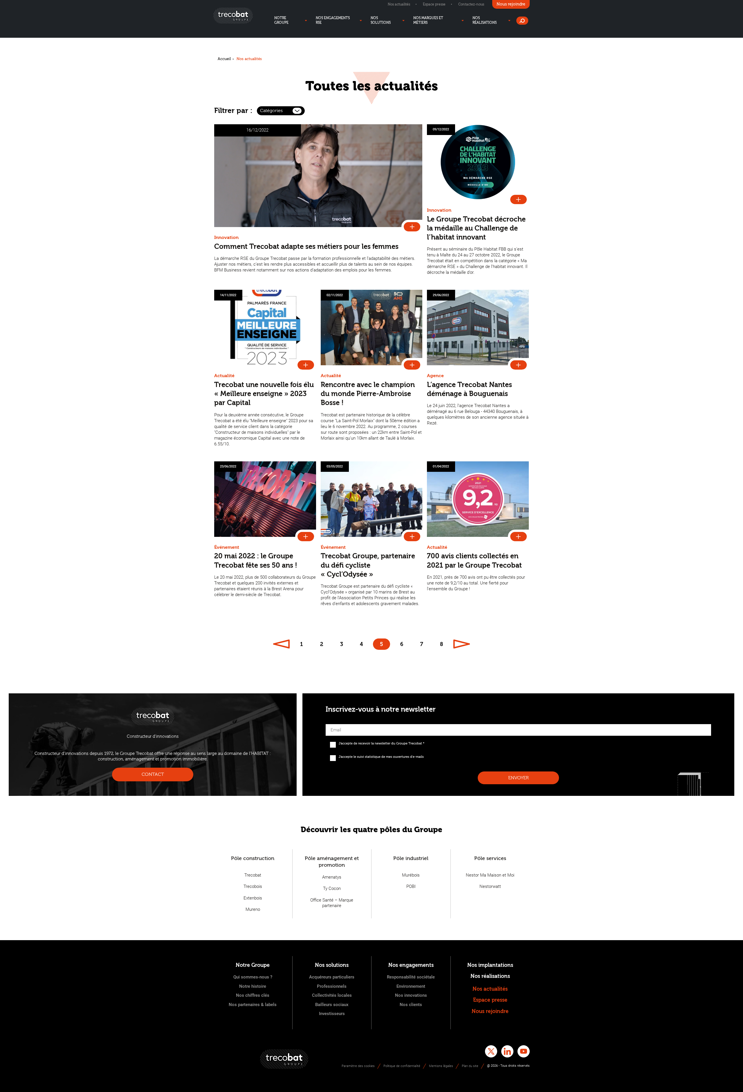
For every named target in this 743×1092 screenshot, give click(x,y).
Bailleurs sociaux (332, 1004)
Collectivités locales (332, 995)
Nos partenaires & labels (253, 1004)
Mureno (253, 909)
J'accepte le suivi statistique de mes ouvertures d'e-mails (381, 757)
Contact (153, 774)
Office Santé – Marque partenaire (331, 902)
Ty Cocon (332, 888)
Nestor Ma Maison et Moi (490, 875)
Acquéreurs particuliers (331, 977)
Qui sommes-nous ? (252, 977)
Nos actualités (399, 4)
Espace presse (434, 4)
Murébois (411, 875)
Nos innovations (411, 995)
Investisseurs (332, 1013)
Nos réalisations (490, 976)
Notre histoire (252, 986)
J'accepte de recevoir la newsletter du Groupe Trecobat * (381, 743)
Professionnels (332, 986)
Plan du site (470, 1066)
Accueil (224, 59)
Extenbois (253, 898)
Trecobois (253, 886)
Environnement (410, 986)
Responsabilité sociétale (411, 977)
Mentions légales (441, 1066)
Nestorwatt (490, 886)
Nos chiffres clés (252, 995)
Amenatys (331, 877)
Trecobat (252, 875)
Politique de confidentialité (401, 1066)
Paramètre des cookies (358, 1066)
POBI (411, 886)
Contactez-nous (471, 4)
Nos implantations (490, 965)
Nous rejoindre (490, 1011)
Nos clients (411, 1004)
